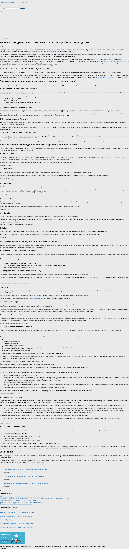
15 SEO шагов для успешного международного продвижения (24, 476)
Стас (1, 527)
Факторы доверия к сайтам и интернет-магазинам (16, 504)
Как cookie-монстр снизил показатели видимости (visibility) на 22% (26, 483)
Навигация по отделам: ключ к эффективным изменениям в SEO (25, 469)
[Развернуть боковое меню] (0, 490)
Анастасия (3, 512)
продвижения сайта (53, 51)
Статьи (6, 38)
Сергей (2, 520)
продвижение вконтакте (35, 298)
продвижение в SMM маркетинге (107, 77)
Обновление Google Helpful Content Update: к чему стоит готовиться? (22, 497)
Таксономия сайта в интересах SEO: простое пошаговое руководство (22, 502)
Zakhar (2, 523)
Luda (1, 516)
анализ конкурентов (70, 63)
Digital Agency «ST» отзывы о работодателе (14, 2)
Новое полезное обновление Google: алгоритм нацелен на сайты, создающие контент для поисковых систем (35, 498)
